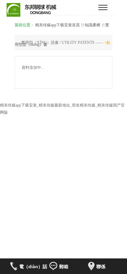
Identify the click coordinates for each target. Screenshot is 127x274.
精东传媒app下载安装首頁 (57, 25)
